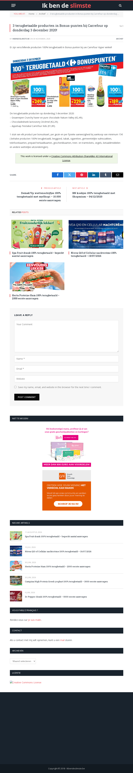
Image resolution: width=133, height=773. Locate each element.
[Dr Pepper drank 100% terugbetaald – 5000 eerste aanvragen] (16, 596)
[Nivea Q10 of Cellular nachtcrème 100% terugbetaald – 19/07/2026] (96, 234)
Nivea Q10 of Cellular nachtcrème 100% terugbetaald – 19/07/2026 (94, 254)
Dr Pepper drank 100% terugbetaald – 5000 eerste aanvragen (56, 596)
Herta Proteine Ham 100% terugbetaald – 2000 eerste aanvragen (35, 297)
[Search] (120, 5)
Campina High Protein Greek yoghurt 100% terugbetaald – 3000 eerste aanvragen (66, 581)
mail (62, 640)
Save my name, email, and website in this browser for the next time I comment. (60, 387)
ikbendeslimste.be (21, 38)
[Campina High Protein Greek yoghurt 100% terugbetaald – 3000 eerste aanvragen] (16, 581)
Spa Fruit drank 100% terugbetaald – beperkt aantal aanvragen (38, 254)
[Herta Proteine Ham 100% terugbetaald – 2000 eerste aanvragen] (37, 276)
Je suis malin (34, 619)
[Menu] (13, 5)
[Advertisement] (66, 732)
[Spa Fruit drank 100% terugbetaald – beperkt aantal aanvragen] (37, 234)
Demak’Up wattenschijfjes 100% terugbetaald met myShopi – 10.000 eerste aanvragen (39, 196)
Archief (119, 38)
